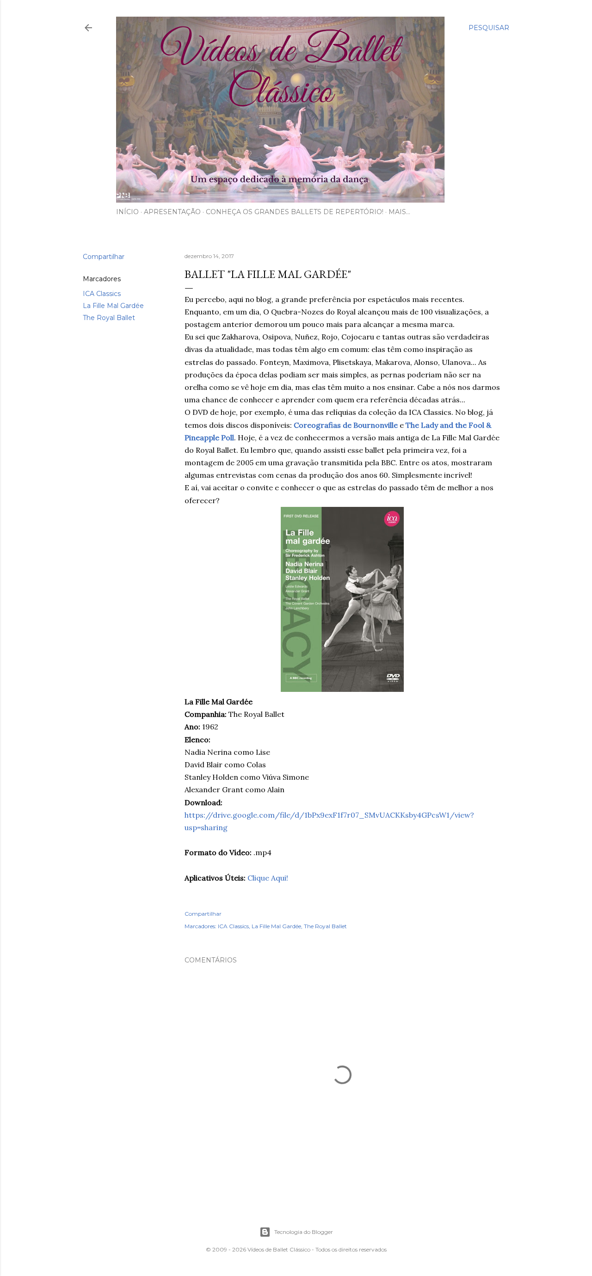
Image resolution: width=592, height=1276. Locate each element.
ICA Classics (102, 294)
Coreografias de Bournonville (346, 425)
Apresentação (172, 212)
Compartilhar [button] (103, 257)
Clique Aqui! (267, 877)
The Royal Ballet (109, 318)
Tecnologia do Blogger (303, 1231)
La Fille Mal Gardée (113, 306)
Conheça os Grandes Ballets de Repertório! (294, 212)
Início (127, 212)
